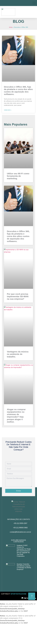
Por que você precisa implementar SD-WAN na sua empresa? (17, 296)
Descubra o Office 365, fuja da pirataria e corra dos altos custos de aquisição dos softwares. (18, 236)
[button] (34, 3)
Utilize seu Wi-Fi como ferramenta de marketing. (18, 176)
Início (10, 27)
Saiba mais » (7, 110)
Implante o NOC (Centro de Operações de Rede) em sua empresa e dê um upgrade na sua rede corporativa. (24, 551)
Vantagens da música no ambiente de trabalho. (17, 354)
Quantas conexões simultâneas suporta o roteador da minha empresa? (24, 566)
